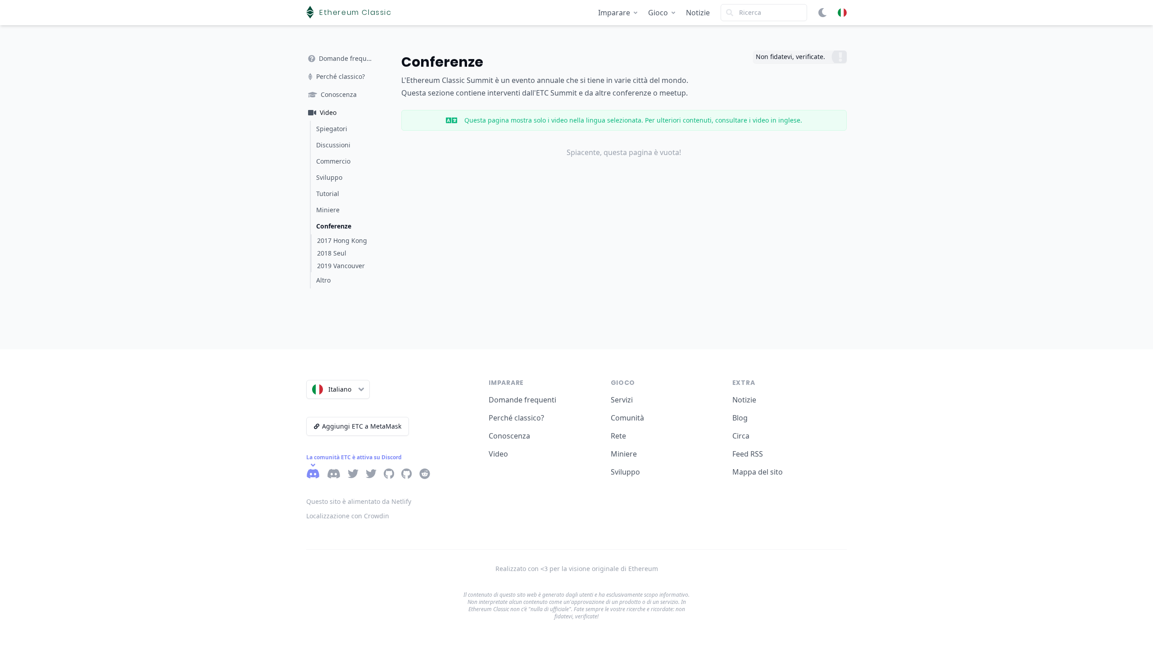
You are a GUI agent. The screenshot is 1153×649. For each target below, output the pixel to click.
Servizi (622, 400)
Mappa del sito (757, 472)
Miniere (624, 454)
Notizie (698, 13)
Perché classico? (516, 418)
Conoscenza (509, 436)
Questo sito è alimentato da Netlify (358, 501)
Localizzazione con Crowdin (347, 516)
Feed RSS (747, 454)
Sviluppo (625, 472)
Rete (618, 436)
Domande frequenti (522, 400)
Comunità (627, 418)
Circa (740, 436)
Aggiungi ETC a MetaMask (361, 426)
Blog (740, 418)
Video (498, 454)
